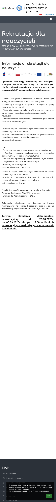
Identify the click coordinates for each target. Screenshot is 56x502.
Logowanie (49, 14)
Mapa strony (11, 500)
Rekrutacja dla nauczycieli (18, 49)
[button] (40, 14)
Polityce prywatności (41, 491)
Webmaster (11, 473)
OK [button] (49, 496)
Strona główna (10, 46)
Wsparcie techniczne (14, 478)
